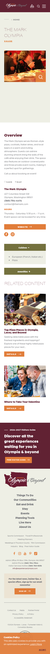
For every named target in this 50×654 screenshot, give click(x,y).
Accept (42, 650)
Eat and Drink (25, 504)
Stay (25, 508)
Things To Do (25, 495)
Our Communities (25, 499)
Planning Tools (25, 517)
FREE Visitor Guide (16, 460)
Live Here (25, 522)
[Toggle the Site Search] (38, 6)
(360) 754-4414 (13, 200)
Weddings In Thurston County (17, 543)
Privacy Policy (17, 614)
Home (16, 19)
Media (22, 610)
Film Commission (38, 543)
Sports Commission (15, 536)
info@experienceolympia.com (25, 568)
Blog (21, 546)
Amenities (22, 271)
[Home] (25, 479)
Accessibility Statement (23, 618)
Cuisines (22, 247)
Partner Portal (33, 610)
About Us (25, 526)
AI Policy (30, 614)
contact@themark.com (16, 204)
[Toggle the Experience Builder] (32, 6)
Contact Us (11, 610)
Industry (14, 546)
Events (25, 513)
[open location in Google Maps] (25, 97)
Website (23, 227)
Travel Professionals (34, 536)
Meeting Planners (25, 539)
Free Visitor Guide (32, 546)
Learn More (36, 644)
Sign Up (23, 591)
